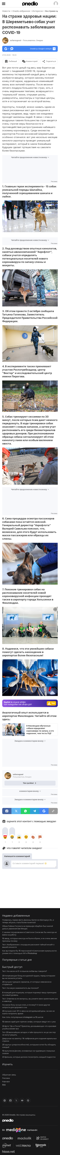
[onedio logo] (28, 1120)
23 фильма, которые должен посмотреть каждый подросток (29, 1057)
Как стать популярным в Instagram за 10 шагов (22, 1017)
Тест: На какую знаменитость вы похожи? (20, 988)
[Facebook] (10, 1100)
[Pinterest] (28, 1100)
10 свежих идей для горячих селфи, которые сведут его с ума (29, 1021)
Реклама (6, 1078)
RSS (4, 1085)
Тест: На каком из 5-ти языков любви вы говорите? (24, 971)
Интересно (37, 11)
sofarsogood (26, 40)
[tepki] (5, 837)
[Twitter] (16, 1100)
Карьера (6, 1081)
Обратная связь (9, 1075)
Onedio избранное (21, 11)
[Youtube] (22, 1100)
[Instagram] (4, 1100)
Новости (6, 11)
